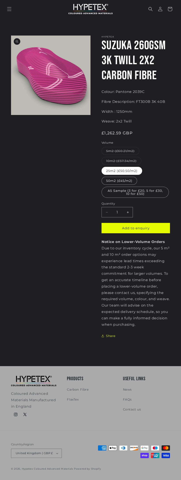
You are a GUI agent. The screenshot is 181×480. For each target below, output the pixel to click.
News (127, 390)
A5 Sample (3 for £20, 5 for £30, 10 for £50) (135, 192)
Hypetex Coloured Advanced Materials (47, 468)
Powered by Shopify (87, 468)
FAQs (127, 399)
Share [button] (110, 336)
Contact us (132, 409)
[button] (9, 9)
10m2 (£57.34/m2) (123, 162)
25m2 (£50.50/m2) (122, 171)
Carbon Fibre (78, 390)
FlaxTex (73, 399)
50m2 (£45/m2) (119, 181)
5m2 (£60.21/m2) (122, 152)
